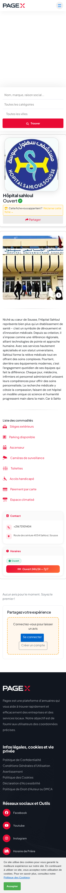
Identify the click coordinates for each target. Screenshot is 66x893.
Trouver (35, 123)
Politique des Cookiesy (17, 877)
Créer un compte (33, 645)
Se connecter (32, 637)
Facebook (20, 812)
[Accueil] (14, 5)
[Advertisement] (33, 46)
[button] (7, 268)
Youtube (19, 825)
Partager (34, 219)
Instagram (20, 838)
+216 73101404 (22, 526)
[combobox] (33, 104)
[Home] (16, 688)
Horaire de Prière (24, 851)
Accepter (12, 886)
